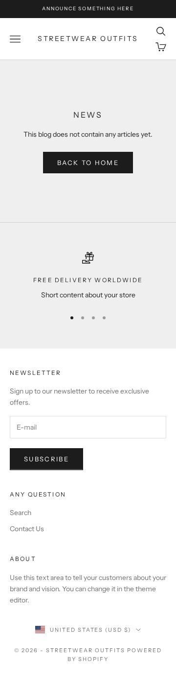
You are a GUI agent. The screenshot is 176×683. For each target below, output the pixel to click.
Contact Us (27, 528)
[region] (88, 276)
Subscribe (46, 459)
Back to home (88, 162)
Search (20, 512)
